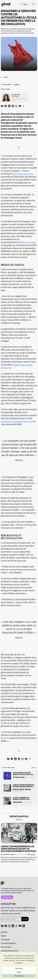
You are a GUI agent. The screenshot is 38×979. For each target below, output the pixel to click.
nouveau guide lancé (23, 173)
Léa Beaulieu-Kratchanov (16, 95)
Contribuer (5, 940)
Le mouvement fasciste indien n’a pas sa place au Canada (23, 773)
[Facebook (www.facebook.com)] (5, 926)
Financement (6, 947)
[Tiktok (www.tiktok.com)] (16, 926)
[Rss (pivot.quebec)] (23, 926)
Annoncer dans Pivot (9, 951)
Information (7, 84)
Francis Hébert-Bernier (22, 789)
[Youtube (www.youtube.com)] (20, 926)
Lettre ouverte (19, 777)
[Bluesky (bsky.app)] (2, 926)
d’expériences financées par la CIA (17, 421)
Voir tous (34, 767)
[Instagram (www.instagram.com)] (9, 926)
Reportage (31, 854)
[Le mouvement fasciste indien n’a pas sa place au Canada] (7, 776)
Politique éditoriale (8, 943)
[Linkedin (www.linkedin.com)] (13, 926)
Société (16, 84)
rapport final (30, 242)
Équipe (3, 936)
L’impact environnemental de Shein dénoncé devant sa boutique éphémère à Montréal (23, 785)
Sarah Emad (17, 802)
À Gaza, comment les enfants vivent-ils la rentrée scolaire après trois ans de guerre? (22, 798)
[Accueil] (6, 4)
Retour (6, 77)
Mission (4, 932)
